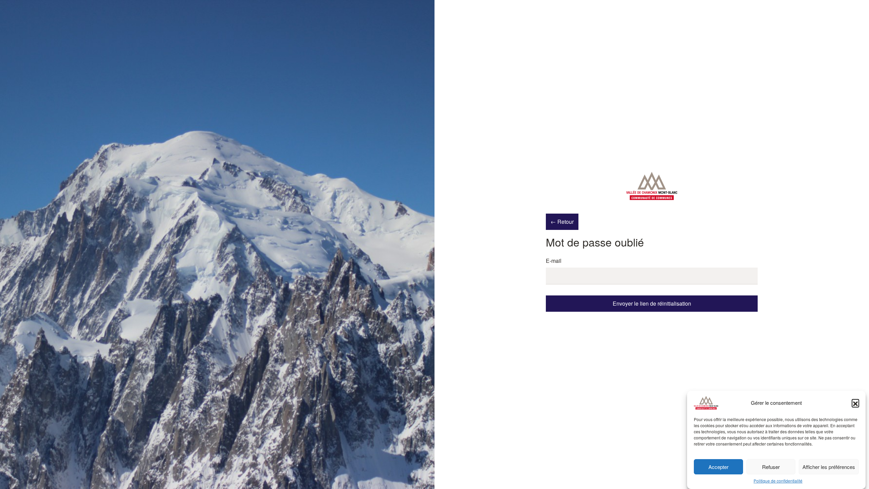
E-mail (553, 261)
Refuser (771, 466)
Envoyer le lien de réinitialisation (652, 303)
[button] (855, 402)
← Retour (562, 221)
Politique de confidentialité (778, 481)
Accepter (718, 466)
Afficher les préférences (828, 466)
